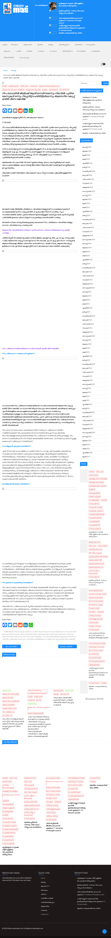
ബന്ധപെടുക (24, 57)
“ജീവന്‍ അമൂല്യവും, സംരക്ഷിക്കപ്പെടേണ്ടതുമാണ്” (37, 692)
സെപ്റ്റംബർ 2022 (88, 336)
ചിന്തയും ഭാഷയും (95, 615)
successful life (93, 654)
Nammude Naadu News (41, 634)
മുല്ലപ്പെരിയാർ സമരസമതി (94, 572)
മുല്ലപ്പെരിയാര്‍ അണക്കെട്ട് (98, 556)
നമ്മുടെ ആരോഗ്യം (9, 708)
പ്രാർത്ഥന (78, 44)
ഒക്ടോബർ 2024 (87, 235)
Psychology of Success (96, 647)
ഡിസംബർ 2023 (88, 276)
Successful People (95, 657)
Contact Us (44, 914)
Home (43, 878)
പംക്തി (18, 51)
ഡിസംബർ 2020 (88, 420)
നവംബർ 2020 (87, 424)
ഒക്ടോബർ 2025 (87, 187)
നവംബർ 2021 (87, 376)
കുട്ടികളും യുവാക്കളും (96, 482)
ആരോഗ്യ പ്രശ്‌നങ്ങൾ (11, 694)
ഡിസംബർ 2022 (88, 324)
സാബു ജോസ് (94, 503)
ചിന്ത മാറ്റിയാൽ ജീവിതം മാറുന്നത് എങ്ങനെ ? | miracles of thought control (70, 20)
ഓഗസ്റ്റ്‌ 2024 (86, 243)
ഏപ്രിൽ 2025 (87, 211)
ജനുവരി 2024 (87, 272)
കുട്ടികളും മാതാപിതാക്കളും (98, 478)
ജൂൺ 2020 (86, 444)
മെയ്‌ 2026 (86, 159)
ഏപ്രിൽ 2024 (87, 260)
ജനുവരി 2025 (87, 223)
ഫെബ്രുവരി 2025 (88, 219)
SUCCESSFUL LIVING (95, 605)
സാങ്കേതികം (95, 51)
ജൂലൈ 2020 (86, 440)
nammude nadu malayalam (32, 636)
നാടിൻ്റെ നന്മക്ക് (47, 898)
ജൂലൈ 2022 (86, 344)
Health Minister (13, 86)
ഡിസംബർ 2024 (88, 227)
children (91, 471)
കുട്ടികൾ (92, 489)
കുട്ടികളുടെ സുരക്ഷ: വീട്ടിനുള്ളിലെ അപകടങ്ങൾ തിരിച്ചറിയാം (92, 100)
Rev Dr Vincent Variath (96, 601)
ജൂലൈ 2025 (86, 199)
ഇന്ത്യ (40, 44)
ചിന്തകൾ (100, 612)
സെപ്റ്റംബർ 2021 (88, 384)
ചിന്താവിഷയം (93, 622)
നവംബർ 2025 (87, 183)
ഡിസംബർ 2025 (88, 179)
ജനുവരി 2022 (87, 368)
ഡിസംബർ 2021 (88, 372)
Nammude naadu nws (57, 634)
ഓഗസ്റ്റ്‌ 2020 (86, 436)
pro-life (39, 700)
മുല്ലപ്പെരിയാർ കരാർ (96, 563)
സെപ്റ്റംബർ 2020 (88, 432)
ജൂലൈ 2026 (86, 151)
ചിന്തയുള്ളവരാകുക (95, 619)
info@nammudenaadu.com (33, 928)
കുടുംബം (7, 51)
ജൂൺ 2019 (86, 457)
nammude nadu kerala (14, 636)
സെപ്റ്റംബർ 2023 (88, 288)
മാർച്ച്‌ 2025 (86, 215)
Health (5, 86)
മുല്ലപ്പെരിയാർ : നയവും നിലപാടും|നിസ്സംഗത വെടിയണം (93, 108)
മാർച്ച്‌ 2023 (86, 312)
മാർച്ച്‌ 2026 (86, 167)
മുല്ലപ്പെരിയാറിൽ (95, 560)
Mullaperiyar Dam (94, 542)
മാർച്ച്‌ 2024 (86, 264)
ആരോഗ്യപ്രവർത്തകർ (11, 701)
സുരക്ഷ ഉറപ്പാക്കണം (96, 511)
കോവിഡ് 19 (64, 694)
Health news (24, 86)
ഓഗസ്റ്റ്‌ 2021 (86, 388)
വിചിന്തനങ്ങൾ (94, 630)
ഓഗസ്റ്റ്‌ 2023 (86, 292)
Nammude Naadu (26, 634)
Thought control (94, 608)
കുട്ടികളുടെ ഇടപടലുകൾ (97, 486)
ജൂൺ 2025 (86, 203)
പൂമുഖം (5, 44)
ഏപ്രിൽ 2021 (87, 404)
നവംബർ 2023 (87, 280)
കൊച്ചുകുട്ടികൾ (94, 493)
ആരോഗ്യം (28, 44)
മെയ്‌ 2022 (86, 352)
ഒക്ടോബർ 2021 (87, 380)
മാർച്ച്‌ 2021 (86, 408)
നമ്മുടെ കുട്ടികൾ (94, 496)
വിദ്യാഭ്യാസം (67, 51)
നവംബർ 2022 (87, 328)
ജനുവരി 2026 (87, 175)
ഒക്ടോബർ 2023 (87, 284)
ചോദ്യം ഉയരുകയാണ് (96, 661)
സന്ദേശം (41, 51)
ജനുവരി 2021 (87, 416)
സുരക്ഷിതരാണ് (94, 525)
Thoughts (92, 612)
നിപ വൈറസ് (64, 90)
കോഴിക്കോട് (53, 90)
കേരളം (50, 44)
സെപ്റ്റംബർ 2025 (88, 191)
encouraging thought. (96, 590)
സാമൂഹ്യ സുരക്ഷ (95, 507)
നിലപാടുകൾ (102, 546)
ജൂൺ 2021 (86, 396)
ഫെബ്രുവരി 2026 (88, 171)
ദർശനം (44, 894)
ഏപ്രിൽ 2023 (87, 308)
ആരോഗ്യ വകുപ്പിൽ (33, 90)
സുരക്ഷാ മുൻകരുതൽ (96, 514)
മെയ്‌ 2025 (86, 207)
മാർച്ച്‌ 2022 (86, 360)
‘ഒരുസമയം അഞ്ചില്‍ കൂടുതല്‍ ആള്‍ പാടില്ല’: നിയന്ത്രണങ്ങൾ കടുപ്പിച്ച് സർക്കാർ (63, 701)
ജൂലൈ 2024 (86, 247)
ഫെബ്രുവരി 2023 (88, 316)
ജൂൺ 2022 (86, 348)
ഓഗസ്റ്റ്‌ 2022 (86, 340)
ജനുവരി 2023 (87, 320)
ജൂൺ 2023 (86, 300)
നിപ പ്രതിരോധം (8, 712)
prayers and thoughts (95, 597)
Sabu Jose (99, 471)
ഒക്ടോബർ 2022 (87, 332)
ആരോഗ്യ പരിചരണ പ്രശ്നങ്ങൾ (13, 90)
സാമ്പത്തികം (81, 51)
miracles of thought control (97, 594)
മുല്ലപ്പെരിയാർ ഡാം (96, 567)
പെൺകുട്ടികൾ (94, 500)
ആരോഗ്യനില (8, 698)
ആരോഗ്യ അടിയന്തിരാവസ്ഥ (49, 86)
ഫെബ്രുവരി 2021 (88, 412)
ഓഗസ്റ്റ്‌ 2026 (86, 147)
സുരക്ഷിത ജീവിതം (95, 518)
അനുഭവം (14, 44)
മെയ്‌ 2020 (86, 448)
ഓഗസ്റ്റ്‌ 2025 (86, 195)
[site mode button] (103, 64)
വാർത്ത (29, 51)
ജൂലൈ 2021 (86, 392)
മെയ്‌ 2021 (86, 400)
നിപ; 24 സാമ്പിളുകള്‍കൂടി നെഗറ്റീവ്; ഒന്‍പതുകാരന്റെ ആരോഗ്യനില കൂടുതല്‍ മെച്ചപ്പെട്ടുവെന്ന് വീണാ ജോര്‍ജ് (13, 724)
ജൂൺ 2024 (86, 252)
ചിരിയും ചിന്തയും (94, 626)
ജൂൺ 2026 (86, 155)
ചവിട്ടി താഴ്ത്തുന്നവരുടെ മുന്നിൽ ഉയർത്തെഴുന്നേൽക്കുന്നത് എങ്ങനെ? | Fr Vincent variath (72, 28)
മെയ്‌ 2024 (86, 256)
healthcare (33, 86)
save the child (93, 475)
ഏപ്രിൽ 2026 (87, 163)
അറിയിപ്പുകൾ (64, 44)
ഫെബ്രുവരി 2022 (88, 364)
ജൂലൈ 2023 (86, 296)
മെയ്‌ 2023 (86, 304)
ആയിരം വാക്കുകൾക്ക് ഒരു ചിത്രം (70, 33)
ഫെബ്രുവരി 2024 (88, 268)
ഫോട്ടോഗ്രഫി (94, 683)
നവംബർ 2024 (87, 231)
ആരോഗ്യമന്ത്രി (8, 705)
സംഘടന (53, 51)
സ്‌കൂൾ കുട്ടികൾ (94, 528)
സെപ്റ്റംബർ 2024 (88, 239)
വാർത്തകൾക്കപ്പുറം (48, 902)
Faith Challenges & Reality (97, 643)
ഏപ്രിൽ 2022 (87, 356)
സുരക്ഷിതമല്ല (94, 521)
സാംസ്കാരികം (90, 44)
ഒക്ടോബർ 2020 (87, 428)
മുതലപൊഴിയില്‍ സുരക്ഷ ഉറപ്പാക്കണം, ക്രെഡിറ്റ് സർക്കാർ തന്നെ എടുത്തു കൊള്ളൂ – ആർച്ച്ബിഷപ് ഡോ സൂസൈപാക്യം (68, 646)
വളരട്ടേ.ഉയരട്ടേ (94, 664)
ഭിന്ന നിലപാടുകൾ (95, 553)
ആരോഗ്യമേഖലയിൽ (35, 713)
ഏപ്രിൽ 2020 (87, 453)
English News (9, 57)
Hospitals (31, 700)
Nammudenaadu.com (15, 928)
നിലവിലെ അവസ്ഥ (95, 549)
